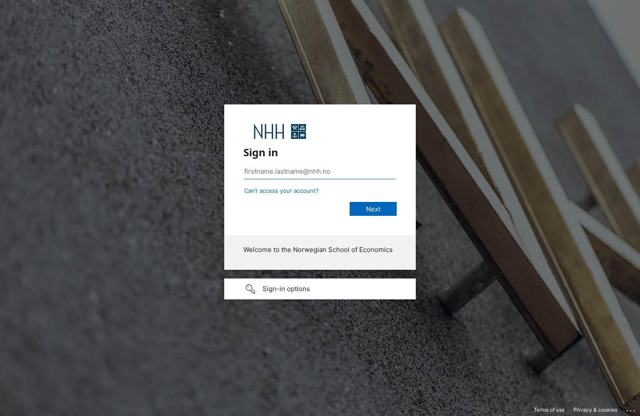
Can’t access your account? (281, 190)
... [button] (631, 408)
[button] (320, 288)
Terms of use (549, 409)
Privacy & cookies (595, 409)
